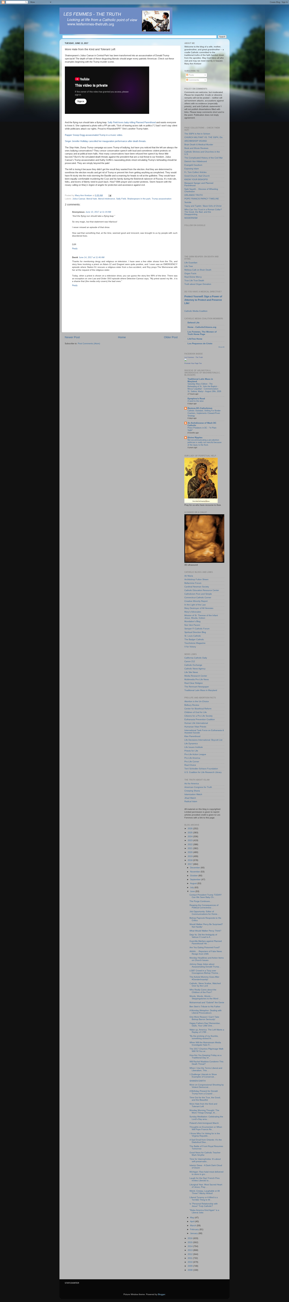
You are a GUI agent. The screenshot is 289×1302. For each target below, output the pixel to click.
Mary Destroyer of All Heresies (198, 608)
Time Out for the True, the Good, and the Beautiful (205, 1098)
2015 (190, 1242)
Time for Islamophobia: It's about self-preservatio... (205, 1160)
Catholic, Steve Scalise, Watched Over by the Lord (205, 984)
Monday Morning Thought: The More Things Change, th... (204, 1111)
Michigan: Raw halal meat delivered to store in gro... (206, 1173)
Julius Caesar (78, 199)
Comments (193, 80)
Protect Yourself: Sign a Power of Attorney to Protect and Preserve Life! (203, 299)
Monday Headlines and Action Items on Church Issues (207, 959)
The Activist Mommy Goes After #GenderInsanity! (204, 978)
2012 (190, 1254)
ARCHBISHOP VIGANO (195, 141)
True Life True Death (194, 280)
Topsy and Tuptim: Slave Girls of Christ (202, 206)
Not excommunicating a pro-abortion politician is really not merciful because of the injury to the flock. (204, 442)
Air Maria (188, 576)
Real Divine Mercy (193, 277)
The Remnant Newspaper (196, 687)
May (192, 1217)
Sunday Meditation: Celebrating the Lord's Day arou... (206, 1118)
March (193, 1225)
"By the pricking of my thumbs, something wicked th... (204, 1037)
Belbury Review (191, 705)
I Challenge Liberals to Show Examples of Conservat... (203, 1075)
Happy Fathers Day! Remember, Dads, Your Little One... (205, 1024)
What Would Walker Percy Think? (205, 931)
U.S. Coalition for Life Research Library (203, 772)
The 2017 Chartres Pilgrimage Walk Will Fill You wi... (206, 1050)
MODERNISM (190, 218)
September (195, 879)
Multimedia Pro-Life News (196, 679)
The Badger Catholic (194, 639)
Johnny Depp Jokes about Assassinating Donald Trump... (205, 965)
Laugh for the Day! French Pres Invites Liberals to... (205, 1179)
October (194, 875)
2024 (190, 836)
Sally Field (121, 199)
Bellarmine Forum (192, 583)
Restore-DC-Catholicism (200, 408)
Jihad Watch (190, 798)
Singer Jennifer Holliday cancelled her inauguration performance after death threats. (106, 141)
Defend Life (193, 323)
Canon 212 (189, 661)
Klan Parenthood (192, 736)
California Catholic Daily (195, 658)
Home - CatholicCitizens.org (202, 327)
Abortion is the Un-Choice (196, 701)
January (194, 1233)
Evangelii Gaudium (193, 165)
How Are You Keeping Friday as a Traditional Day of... (205, 1056)
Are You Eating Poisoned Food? (205, 947)
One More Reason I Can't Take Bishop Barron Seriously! (204, 1018)
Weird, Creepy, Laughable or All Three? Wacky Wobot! (205, 1192)
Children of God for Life (195, 712)
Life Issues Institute (193, 747)
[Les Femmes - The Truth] (185, 360)
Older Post (171, 337)
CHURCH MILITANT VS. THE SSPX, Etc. (203, 137)
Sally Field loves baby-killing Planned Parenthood (132, 122)
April (192, 1221)
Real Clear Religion (193, 683)
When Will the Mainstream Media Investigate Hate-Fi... (205, 1043)
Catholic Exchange (193, 665)
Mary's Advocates (192, 612)
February (194, 1229)
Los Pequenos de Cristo (200, 343)
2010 (190, 1262)
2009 (190, 1266)
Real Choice (190, 765)
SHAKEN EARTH (198, 1081)
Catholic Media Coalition (195, 311)
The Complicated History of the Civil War (203, 158)
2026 (190, 828)
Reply (75, 248)
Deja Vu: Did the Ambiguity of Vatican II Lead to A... (203, 936)
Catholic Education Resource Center (201, 590)
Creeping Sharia (192, 791)
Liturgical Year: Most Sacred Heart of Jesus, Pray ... (206, 1185)
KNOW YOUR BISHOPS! (196, 179)
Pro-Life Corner (191, 761)
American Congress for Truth (198, 787)
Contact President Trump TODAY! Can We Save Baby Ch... (206, 896)
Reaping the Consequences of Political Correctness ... (204, 906)
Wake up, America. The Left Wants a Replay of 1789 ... (207, 1031)
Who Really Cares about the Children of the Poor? (203, 991)
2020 (190, 852)
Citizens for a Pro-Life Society (198, 716)
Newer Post (72, 337)
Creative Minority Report (196, 601)
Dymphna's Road (196, 398)
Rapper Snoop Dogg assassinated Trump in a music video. (94, 135)
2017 (190, 864)
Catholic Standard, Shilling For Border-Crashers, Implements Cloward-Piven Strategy (204, 413)
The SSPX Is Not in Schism (197, 134)
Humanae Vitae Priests (195, 727)
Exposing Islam (191, 169)
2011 (190, 1258)
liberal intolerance (106, 199)
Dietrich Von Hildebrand (195, 161)
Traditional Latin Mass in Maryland (200, 690)
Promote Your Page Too (193, 363)
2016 (190, 1238)
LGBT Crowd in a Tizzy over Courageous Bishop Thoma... (205, 972)
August (193, 883)
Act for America (191, 783)
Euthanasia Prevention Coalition (199, 719)
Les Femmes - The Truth (193, 357)
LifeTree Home (195, 339)
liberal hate (91, 199)
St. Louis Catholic (192, 636)
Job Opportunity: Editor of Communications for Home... (204, 912)
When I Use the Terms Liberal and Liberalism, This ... (206, 1069)
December (195, 867)
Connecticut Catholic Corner (197, 597)
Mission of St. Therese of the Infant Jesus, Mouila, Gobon (201, 616)
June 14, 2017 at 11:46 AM (91, 257)
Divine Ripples (195, 437)
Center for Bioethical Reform (197, 709)
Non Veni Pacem (192, 625)
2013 (190, 1250)
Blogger (161, 1294)
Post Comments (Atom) (89, 343)
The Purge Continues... (201, 901)
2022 (190, 844)
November (195, 872)
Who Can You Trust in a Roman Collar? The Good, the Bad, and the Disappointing (203, 211)
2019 (190, 856)
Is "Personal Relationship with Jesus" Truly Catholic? (204, 1205)
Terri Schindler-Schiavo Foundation (201, 769)
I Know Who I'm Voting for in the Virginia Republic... (205, 1134)
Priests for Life (191, 751)
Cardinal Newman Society (196, 587)
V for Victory (190, 647)
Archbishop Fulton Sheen (196, 579)
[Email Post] (109, 195)
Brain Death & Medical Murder (198, 144)
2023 (190, 840)
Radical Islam (190, 801)
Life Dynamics (191, 743)
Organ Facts (190, 273)
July (192, 887)
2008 (190, 1270)
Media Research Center (195, 676)
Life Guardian (190, 263)
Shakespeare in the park (139, 199)
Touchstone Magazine (194, 643)
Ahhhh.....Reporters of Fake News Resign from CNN (206, 952)
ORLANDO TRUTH (193, 195)
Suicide (187, 202)
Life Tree (188, 266)
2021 (190, 848)
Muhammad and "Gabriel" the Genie (207, 1002)
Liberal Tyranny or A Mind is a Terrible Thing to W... (204, 1198)
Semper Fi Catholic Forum (197, 629)
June (192, 891)
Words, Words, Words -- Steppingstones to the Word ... (205, 997)
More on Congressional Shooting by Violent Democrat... (207, 1086)
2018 (190, 860)
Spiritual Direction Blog (195, 632)
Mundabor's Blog (192, 621)
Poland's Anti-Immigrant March (204, 1123)
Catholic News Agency (194, 669)
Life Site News (191, 672)
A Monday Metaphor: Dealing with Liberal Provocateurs (206, 1011)
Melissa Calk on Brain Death (197, 270)
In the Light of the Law (195, 605)
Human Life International (196, 723)
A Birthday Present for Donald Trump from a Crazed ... (204, 1092)
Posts (191, 75)
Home (122, 337)
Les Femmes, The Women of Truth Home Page (202, 333)
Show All (221, 347)
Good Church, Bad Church (197, 176)
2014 (190, 1246)
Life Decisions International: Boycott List (203, 740)
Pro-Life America (192, 758)
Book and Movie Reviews (196, 148)
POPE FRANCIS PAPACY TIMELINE (201, 199)
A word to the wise (196, 401)
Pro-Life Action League (195, 754)
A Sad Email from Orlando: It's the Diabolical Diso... (206, 1141)
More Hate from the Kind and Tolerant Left (203, 1105)
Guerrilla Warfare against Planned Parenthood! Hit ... (206, 942)
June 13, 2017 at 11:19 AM (98, 212)
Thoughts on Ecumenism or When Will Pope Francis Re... (206, 1128)
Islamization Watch (193, 794)
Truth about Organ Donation (197, 284)
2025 (190, 832)
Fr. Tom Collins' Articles (195, 172)
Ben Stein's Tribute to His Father (205, 1006)
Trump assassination (161, 199)
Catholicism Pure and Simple (198, 594)
